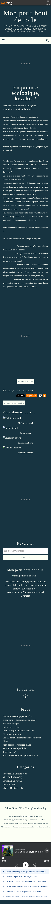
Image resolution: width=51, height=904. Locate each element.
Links (5, 741)
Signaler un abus (8, 823)
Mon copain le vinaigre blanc (17, 745)
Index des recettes (11, 727)
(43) (9, 784)
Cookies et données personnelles (23, 827)
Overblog (41, 808)
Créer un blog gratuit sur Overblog (15, 820)
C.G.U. (19, 823)
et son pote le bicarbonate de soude (20, 720)
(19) (13, 788)
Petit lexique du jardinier (15, 748)
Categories (31, 105)
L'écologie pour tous (12, 734)
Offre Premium (5, 827)
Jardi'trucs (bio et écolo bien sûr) (18, 730)
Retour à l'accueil (25, 382)
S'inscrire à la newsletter (14, 403)
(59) (12, 777)
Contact (42, 820)
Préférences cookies (43, 827)
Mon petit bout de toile (25, 16)
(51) (13, 781)
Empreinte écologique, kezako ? (18, 716)
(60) (15, 773)
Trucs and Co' (9, 752)
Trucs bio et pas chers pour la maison (20, 755)
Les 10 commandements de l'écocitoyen (22, 737)
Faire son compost (11, 723)
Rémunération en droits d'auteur (35, 823)
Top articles (33, 820)
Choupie (27, 592)
